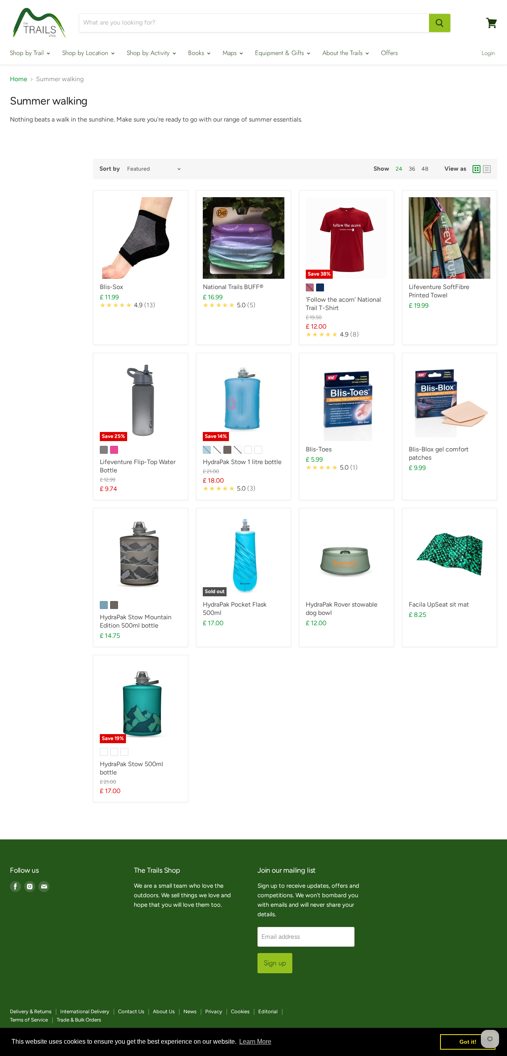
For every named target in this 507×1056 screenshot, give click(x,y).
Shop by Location (86, 52)
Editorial (268, 1011)
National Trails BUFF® (233, 287)
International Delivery (84, 1011)
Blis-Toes (319, 449)
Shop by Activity (149, 52)
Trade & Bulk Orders (79, 1020)
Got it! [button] (468, 1042)
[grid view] (476, 169)
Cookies (240, 1011)
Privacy (213, 1011)
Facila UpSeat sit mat (439, 604)
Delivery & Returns (30, 1011)
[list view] (487, 169)
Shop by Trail (28, 52)
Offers (389, 52)
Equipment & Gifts (280, 52)
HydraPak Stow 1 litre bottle (242, 462)
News (189, 1011)
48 (425, 169)
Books (197, 52)
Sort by (109, 169)
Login (488, 53)
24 (399, 169)
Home (18, 79)
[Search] (439, 23)
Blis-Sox (111, 287)
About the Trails (343, 52)
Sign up (275, 963)
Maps (230, 52)
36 (412, 169)
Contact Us (131, 1011)
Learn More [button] (255, 1041)
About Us (164, 1011)
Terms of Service (29, 1020)
